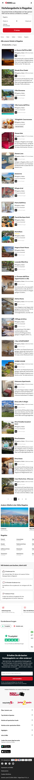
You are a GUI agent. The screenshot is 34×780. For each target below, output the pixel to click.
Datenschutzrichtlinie (6, 683)
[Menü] (2, 2)
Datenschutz (4, 771)
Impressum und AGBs (7, 767)
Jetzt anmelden (17, 678)
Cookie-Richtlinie (6, 774)
